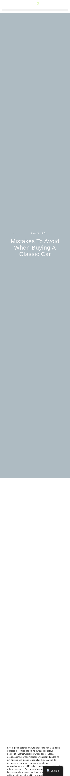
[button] (35, 10)
